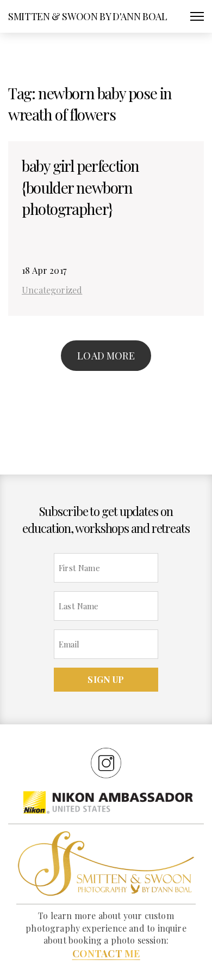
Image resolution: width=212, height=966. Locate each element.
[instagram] (106, 762)
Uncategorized (52, 289)
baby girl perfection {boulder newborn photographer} (80, 186)
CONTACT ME (106, 953)
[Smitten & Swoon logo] (106, 862)
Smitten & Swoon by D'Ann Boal (87, 16)
